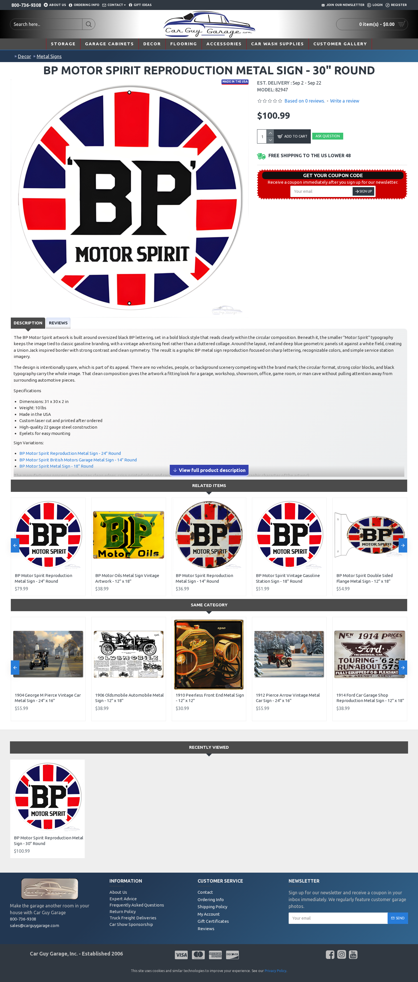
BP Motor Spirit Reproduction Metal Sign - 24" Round (70, 453)
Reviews (58, 322)
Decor (24, 56)
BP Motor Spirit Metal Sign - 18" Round (56, 466)
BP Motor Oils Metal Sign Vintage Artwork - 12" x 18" (127, 578)
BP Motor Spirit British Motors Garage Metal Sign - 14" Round (78, 459)
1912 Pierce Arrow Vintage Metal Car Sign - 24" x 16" (288, 698)
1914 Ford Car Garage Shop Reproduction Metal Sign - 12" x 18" (370, 698)
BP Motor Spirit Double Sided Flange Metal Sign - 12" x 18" (364, 578)
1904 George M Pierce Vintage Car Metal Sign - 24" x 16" (48, 698)
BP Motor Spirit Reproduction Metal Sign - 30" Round (48, 840)
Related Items (209, 485)
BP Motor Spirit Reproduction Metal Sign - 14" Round (204, 578)
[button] (15, 545)
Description (28, 322)
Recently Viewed (209, 747)
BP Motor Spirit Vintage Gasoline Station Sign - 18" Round (288, 578)
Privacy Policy (275, 971)
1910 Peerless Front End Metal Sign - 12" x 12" (210, 698)
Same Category (209, 604)
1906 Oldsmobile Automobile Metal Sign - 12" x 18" (129, 698)
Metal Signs (49, 56)
